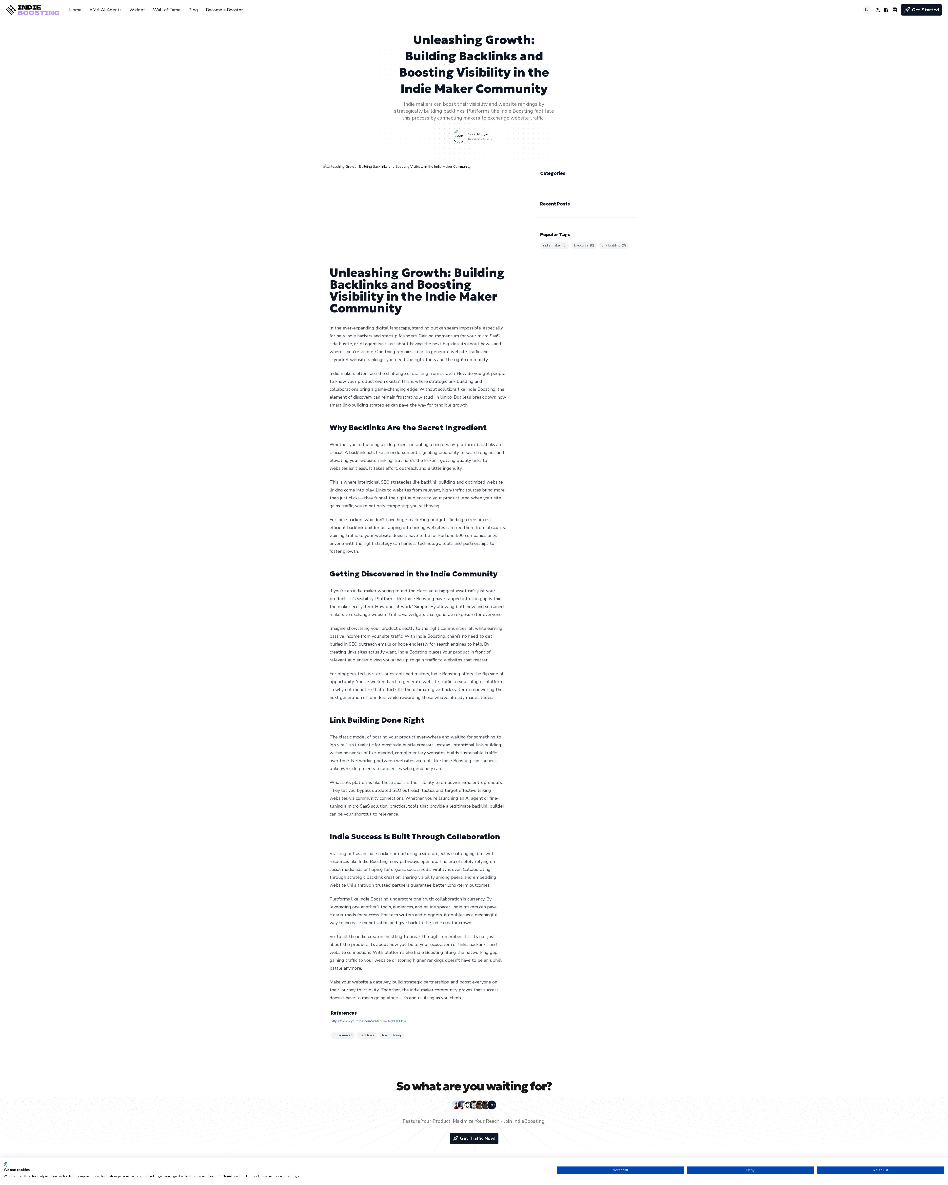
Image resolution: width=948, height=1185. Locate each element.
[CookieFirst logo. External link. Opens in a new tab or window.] (5, 1164)
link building (391, 1035)
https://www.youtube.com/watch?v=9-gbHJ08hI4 (368, 1021)
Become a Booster (224, 10)
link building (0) (614, 245)
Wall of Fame (166, 10)
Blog (193, 10)
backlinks (367, 1035)
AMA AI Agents (105, 10)
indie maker (343, 1035)
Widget (137, 10)
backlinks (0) (584, 245)
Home (75, 10)
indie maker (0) (554, 245)
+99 (491, 1105)
